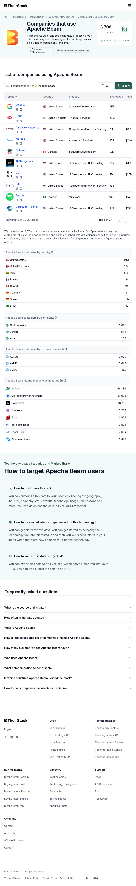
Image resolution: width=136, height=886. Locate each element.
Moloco (20, 138)
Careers (9, 847)
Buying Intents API (14, 784)
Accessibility (66, 878)
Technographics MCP (107, 756)
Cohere (20, 150)
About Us (9, 833)
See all (107, 40)
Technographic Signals (108, 749)
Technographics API (106, 735)
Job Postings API (59, 735)
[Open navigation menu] (130, 6)
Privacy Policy (32, 878)
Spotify (20, 195)
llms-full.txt (92, 878)
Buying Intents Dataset (17, 791)
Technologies (18, 17)
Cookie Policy (49, 878)
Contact (8, 825)
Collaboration (37, 17)
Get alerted (123, 40)
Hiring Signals (57, 749)
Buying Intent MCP (15, 805)
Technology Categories (63, 784)
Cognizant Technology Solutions (28, 206)
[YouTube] (17, 737)
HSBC (19, 116)
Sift (18, 184)
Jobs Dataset (57, 742)
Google (20, 104)
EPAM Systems (25, 161)
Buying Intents (58, 798)
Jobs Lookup (57, 727)
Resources (101, 798)
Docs (98, 776)
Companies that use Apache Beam (96, 17)
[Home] (5, 17)
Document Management (61, 17)
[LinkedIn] (11, 737)
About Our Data (58, 805)
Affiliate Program (13, 840)
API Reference (103, 784)
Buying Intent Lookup (16, 776)
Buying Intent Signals (16, 798)
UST (18, 172)
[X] (5, 737)
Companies (56, 791)
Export (126, 85)
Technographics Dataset (109, 742)
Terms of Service (13, 878)
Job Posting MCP (60, 756)
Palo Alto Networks (27, 127)
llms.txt (79, 878)
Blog (97, 791)
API (108, 85)
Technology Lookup (107, 727)
